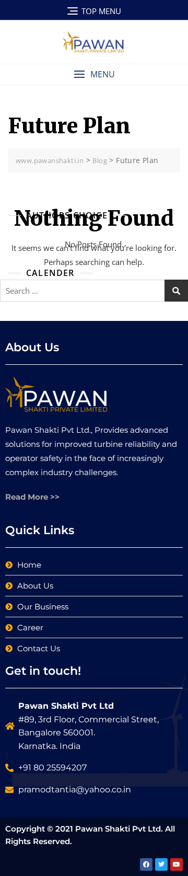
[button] (94, 74)
